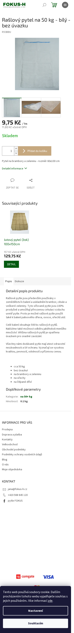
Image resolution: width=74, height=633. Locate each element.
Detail (11, 264)
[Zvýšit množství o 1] (16, 148)
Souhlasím (35, 623)
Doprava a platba (12, 435)
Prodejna (7, 430)
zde (50, 601)
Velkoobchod (10, 444)
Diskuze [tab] (19, 281)
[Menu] (65, 5)
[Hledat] (44, 5)
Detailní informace (12, 169)
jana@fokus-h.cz (17, 489)
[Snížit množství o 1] (16, 153)
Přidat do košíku (37, 150)
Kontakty (7, 440)
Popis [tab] (8, 281)
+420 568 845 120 (18, 495)
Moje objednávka (12, 469)
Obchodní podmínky (14, 450)
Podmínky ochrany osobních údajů (22, 454)
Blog (4, 460)
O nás (5, 465)
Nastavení (35, 611)
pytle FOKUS (15, 501)
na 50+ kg (26, 397)
